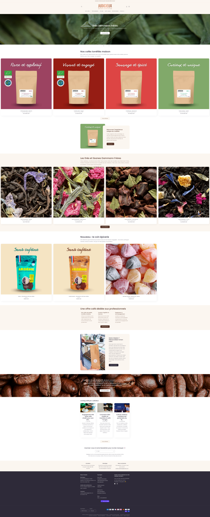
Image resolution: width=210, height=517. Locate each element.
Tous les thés (105, 33)
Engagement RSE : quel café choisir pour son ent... (88, 417)
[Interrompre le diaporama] (109, 46)
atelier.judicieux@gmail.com (122, 468)
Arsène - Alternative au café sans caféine (26, 296)
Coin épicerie (100, 482)
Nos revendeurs (101, 491)
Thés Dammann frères (102, 480)
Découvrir (110, 144)
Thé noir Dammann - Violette (26, 219)
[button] (81, 6)
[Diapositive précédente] (101, 46)
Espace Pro (100, 489)
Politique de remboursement (114, 514)
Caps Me (99, 486)
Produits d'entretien (102, 478)
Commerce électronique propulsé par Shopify (100, 514)
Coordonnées (108, 515)
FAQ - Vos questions (102, 497)
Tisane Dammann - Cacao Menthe (131, 219)
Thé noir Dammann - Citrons (183, 219)
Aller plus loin (105, 326)
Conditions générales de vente (117, 515)
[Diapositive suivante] (106, 46)
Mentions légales (127, 515)
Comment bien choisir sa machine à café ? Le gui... (105, 417)
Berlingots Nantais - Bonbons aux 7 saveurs (131, 296)
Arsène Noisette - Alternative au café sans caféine (79, 296)
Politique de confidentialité (125, 514)
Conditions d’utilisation (93, 515)
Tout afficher (105, 118)
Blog (98, 496)
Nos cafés (99, 477)
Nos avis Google (105, 390)
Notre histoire (113, 365)
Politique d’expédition (101, 515)
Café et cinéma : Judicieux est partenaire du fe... (122, 417)
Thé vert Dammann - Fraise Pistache (79, 219)
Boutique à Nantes (101, 493)
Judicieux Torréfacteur (89, 514)
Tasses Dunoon (100, 485)
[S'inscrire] (113, 451)
